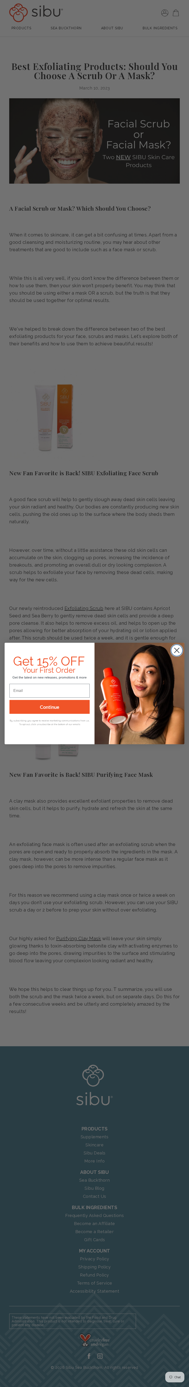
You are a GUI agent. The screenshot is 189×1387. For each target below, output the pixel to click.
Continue (49, 707)
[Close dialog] (177, 650)
